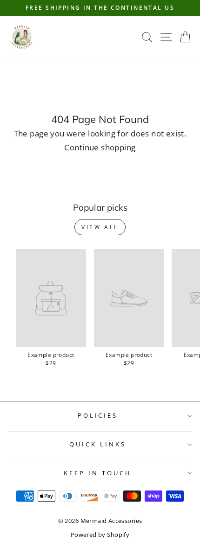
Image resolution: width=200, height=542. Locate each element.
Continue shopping (99, 148)
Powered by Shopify (100, 535)
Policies (98, 415)
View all (100, 227)
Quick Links (97, 444)
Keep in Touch (98, 473)
